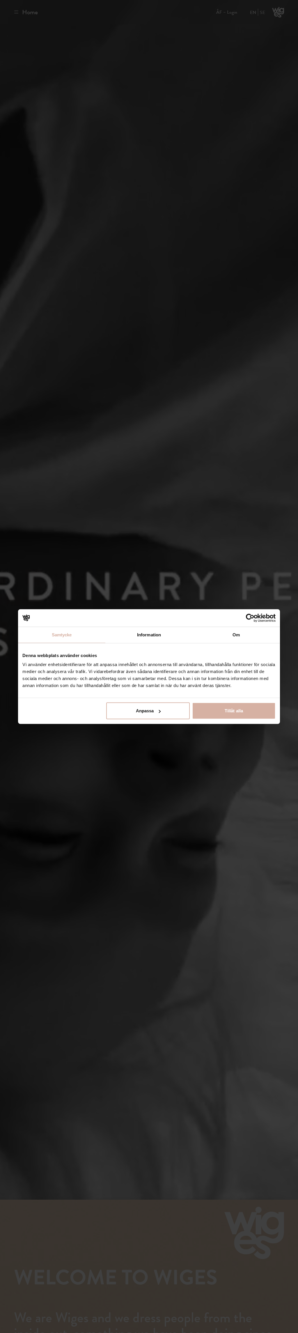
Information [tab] (149, 634)
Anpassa (145, 710)
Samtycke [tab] (62, 634)
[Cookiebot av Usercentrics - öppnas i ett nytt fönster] (250, 617)
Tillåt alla (234, 710)
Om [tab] (236, 634)
